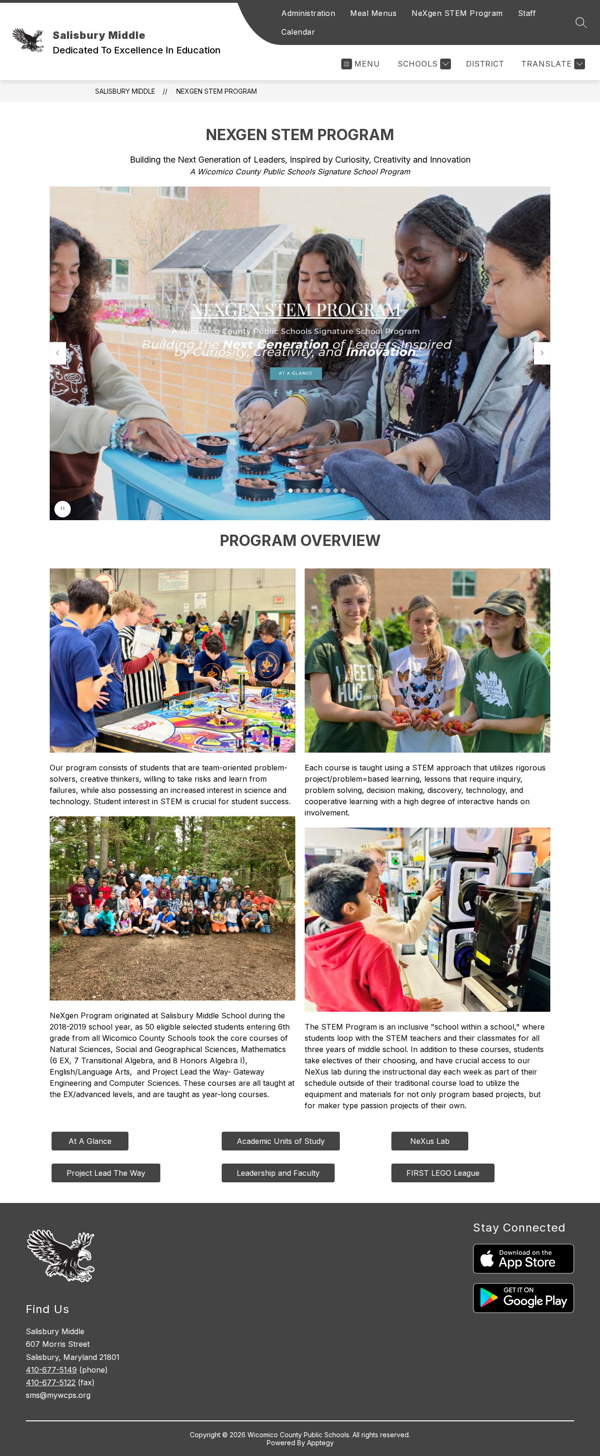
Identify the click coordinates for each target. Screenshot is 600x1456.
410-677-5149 (51, 1369)
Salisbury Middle (125, 91)
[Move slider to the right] (542, 353)
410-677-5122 (50, 1382)
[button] (275, 490)
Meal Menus (373, 13)
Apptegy (320, 1443)
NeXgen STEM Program (457, 13)
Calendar (298, 32)
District (485, 63)
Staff (527, 13)
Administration (308, 13)
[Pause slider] (62, 509)
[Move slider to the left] (58, 353)
